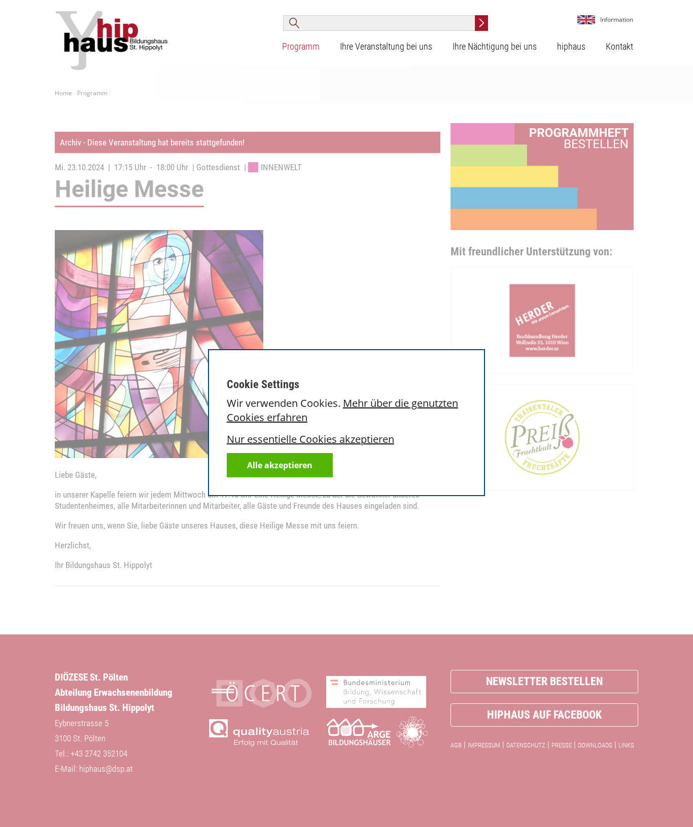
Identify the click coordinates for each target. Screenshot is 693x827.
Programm (301, 46)
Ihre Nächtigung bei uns (495, 46)
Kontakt (619, 46)
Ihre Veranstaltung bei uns (386, 46)
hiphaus (571, 46)
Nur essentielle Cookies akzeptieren (310, 439)
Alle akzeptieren (280, 465)
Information (616, 19)
